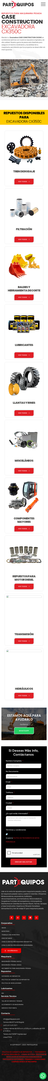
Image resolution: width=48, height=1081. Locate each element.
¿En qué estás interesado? (17, 813)
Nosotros (5, 931)
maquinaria (6, 956)
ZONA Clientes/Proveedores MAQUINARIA (17, 945)
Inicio (4, 928)
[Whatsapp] (36, 918)
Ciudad (9, 803)
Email (8, 782)
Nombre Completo (14, 761)
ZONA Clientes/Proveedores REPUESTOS (17, 942)
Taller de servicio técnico (12, 1001)
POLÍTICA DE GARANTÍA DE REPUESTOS (17, 1052)
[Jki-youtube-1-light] (24, 918)
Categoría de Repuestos (11, 976)
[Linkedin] (30, 918)
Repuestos (6, 971)
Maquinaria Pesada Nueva (11, 961)
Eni (3, 993)
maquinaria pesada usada (11, 965)
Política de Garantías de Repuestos (16, 980)
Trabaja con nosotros (11, 935)
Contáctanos (7, 938)
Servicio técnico (8, 996)
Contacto (5, 1013)
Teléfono (10, 792)
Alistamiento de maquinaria (12, 1005)
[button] (42, 1075)
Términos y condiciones (16, 830)
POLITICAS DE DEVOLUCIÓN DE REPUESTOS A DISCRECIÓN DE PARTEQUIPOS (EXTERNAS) (24, 1057)
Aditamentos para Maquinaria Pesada (16, 968)
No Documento (12, 771)
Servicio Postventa (9, 1008)
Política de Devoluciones (11, 983)
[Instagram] (18, 918)
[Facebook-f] (12, 918)
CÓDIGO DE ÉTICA (28, 1054)
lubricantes (6, 988)
